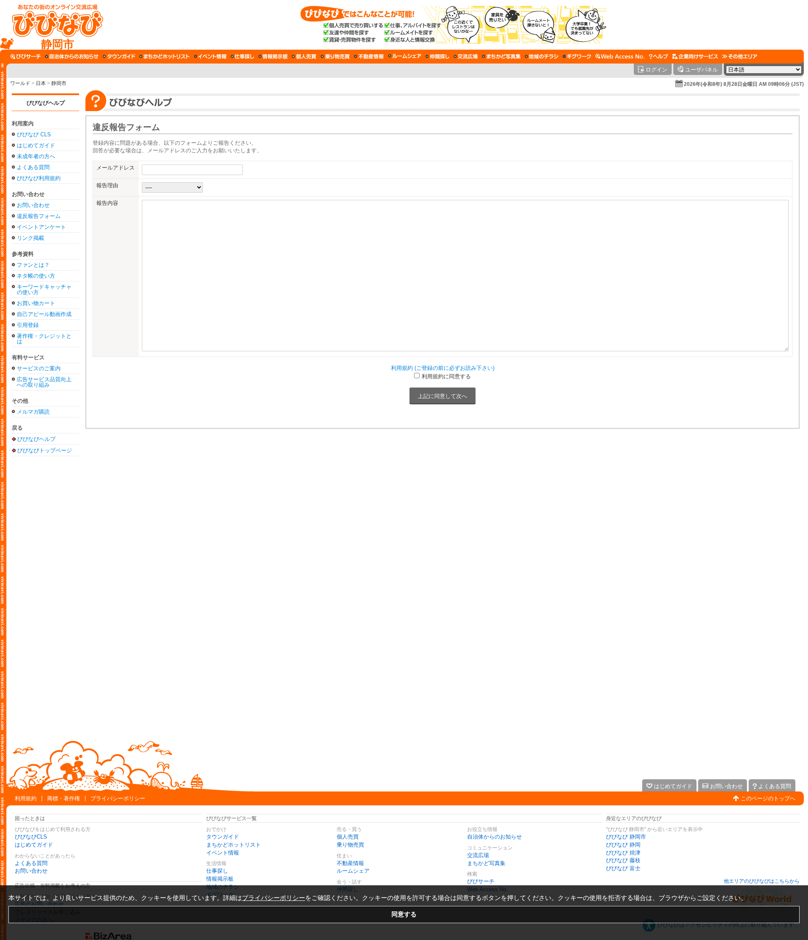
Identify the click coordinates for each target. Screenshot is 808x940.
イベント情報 (222, 853)
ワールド (20, 83)
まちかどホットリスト (233, 845)
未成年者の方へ (36, 156)
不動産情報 (350, 863)
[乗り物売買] (335, 56)
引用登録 (28, 325)
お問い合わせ (33, 205)
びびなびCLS (31, 837)
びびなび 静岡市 (626, 837)
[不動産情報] (369, 56)
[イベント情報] (210, 56)
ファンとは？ (33, 265)
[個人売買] (304, 56)
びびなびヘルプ (46, 103)
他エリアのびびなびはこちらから (762, 881)
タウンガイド (222, 837)
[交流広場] (466, 56)
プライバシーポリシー (117, 798)
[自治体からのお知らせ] (71, 56)
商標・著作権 (63, 798)
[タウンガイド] (119, 56)
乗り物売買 (350, 845)
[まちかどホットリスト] (164, 56)
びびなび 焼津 (623, 853)
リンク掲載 (30, 238)
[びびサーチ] (26, 56)
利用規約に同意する (446, 376)
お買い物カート (36, 303)
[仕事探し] (242, 56)
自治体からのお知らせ (494, 837)
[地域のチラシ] (541, 56)
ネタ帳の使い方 (36, 276)
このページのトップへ (768, 798)
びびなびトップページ (44, 450)
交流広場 (478, 855)
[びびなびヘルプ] (658, 56)
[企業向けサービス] (695, 56)
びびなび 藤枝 (623, 860)
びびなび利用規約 (39, 178)
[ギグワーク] (577, 56)
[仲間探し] (437, 56)
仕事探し (217, 871)
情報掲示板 (220, 879)
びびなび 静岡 (623, 845)
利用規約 (26, 798)
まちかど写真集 (486, 863)
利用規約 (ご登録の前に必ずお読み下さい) (442, 368)
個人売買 (348, 837)
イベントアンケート (41, 227)
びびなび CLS (34, 134)
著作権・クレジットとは (44, 338)
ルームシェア (353, 871)
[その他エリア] (739, 56)
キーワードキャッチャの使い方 (44, 289)
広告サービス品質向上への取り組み (44, 382)
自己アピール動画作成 (44, 314)
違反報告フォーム (39, 216)
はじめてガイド (36, 145)
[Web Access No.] (620, 56)
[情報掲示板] (272, 56)
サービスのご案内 (39, 368)
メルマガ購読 (33, 411)
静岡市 (58, 83)
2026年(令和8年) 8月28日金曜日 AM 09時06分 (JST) (744, 84)
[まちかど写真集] (501, 56)
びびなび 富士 (623, 868)
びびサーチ (480, 881)
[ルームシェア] (404, 56)
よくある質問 (33, 167)
